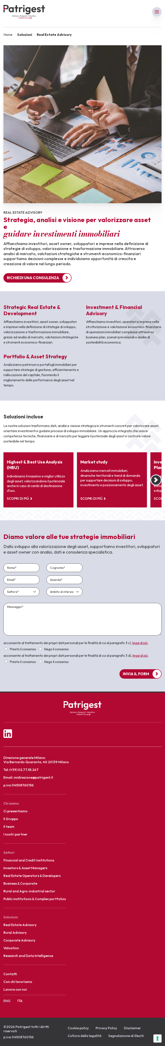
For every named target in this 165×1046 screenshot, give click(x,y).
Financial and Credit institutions (28, 860)
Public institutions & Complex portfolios (34, 899)
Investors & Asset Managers (25, 868)
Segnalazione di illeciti (126, 1036)
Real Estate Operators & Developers (32, 875)
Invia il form (136, 673)
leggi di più (140, 643)
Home (7, 34)
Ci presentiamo (15, 811)
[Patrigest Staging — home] (82, 708)
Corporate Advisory (19, 940)
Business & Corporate (20, 883)
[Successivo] (156, 480)
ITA (20, 1001)
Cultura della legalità (84, 1036)
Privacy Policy (106, 1028)
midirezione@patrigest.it (33, 777)
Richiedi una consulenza (33, 277)
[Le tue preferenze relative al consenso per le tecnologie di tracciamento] (157, 1038)
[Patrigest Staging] (24, 12)
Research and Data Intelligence (28, 956)
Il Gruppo (10, 819)
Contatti (10, 974)
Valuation (11, 948)
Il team (8, 826)
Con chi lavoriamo (17, 981)
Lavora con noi (15, 989)
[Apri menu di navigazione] (157, 12)
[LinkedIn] (82, 730)
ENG (7, 1001)
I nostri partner (15, 834)
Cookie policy (78, 1028)
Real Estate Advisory (20, 925)
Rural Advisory (15, 932)
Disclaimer (132, 1028)
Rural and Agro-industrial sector (29, 891)
